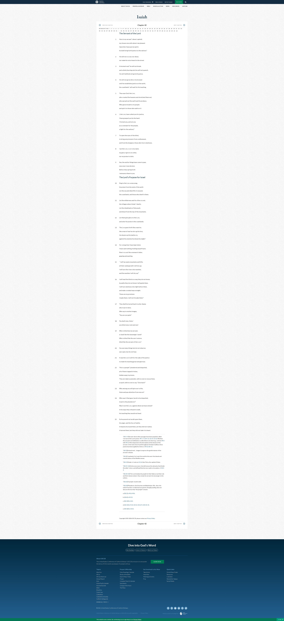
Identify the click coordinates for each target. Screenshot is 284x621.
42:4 (125, 456)
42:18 (125, 474)
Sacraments (123, 583)
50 (138, 31)
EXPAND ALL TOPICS (101, 602)
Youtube (175, 608)
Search (185, 2)
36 (104, 31)
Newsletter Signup (172, 579)
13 (133, 28)
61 (164, 31)
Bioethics (99, 590)
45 (126, 31)
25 (162, 28)
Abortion (99, 572)
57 (155, 31)
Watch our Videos (152, 550)
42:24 (125, 485)
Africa (98, 574)
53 (145, 31)
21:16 (140, 462)
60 (162, 31)
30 (174, 28)
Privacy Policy (151, 518)
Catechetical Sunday (102, 596)
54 (148, 31)
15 (138, 28)
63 (169, 31)
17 (142, 28)
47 (131, 31)
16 (140, 28)
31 (176, 28)
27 (167, 28)
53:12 (155, 438)
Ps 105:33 (144, 505)
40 (114, 31)
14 (135, 28)
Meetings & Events (148, 576)
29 (171, 28)
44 (123, 31)
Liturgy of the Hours (125, 585)
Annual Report (100, 579)
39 (111, 31)
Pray (144, 579)
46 (128, 31)
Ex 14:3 (130, 501)
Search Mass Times (125, 576)
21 (152, 28)
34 (99, 31)
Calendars (170, 576)
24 (159, 28)
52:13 (151, 438)
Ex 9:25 (131, 505)
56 (152, 31)
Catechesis (99, 594)
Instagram (182, 608)
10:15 (135, 505)
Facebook (171, 608)
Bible (98, 588)
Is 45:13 (130, 497)
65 (174, 31)
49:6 (133, 493)
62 (167, 31)
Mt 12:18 (147, 446)
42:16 (126, 509)
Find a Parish (159, 2)
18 (145, 28)
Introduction (104, 28)
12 (130, 28)
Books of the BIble (125, 574)
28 (169, 28)
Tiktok (186, 608)
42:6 (126, 497)
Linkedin (179, 608)
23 (157, 28)
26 (164, 28)
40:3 (162, 468)
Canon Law (99, 592)
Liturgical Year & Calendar (127, 581)
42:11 (125, 462)
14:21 (139, 505)
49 (136, 31)
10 (125, 28)
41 (116, 31)
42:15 (125, 466)
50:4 (145, 438)
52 (143, 31)
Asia (97, 581)
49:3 (163, 440)
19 (147, 28)
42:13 (126, 501)
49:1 (141, 438)
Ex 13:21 (131, 509)
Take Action (146, 572)
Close (279, 619)
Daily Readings (147, 2)
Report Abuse (168, 2)
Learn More (157, 561)
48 (133, 31)
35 (102, 31)
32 (179, 28)
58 (157, 31)
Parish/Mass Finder (172, 572)
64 (172, 31)
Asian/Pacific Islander (102, 583)
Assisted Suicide (101, 585)
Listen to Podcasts (141, 550)
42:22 (125, 481)
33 (181, 28)
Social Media (170, 581)
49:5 (127, 442)
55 (150, 31)
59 (160, 31)
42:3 (125, 450)
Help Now (179, 2)
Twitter (168, 608)
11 (128, 28)
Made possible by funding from (171, 613)
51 (140, 31)
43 (121, 31)
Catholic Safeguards (102, 599)
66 (177, 31)
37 (107, 31)
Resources (170, 574)
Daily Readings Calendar (153, 2)
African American (101, 576)
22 (154, 28)
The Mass (122, 588)
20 (150, 28)
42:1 (125, 436)
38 (109, 31)
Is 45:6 (130, 493)
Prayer (122, 579)
